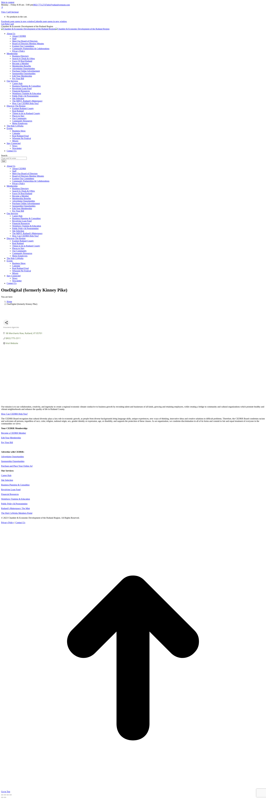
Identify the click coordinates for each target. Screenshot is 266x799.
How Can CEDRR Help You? (14, 414)
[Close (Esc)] (2, 794)
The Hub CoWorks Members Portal (16, 513)
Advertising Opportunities (12, 456)
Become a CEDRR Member (13, 433)
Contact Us (20, 522)
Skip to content (7, 2)
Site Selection (7, 480)
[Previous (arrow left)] (2, 797)
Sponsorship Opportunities (12, 461)
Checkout (14, 12)
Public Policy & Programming (14, 504)
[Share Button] (6, 322)
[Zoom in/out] (10, 794)
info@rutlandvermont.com (58, 5)
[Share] (5, 794)
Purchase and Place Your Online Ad (16, 466)
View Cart (5, 12)
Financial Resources (10, 494)
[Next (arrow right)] (5, 797)
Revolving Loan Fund (11, 489)
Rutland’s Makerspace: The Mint (15, 508)
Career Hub (6, 475)
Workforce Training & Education (15, 499)
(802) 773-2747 (40, 5)
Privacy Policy (7, 522)
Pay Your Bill (7, 442)
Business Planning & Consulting (15, 485)
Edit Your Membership (11, 438)
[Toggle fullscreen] (8, 794)
